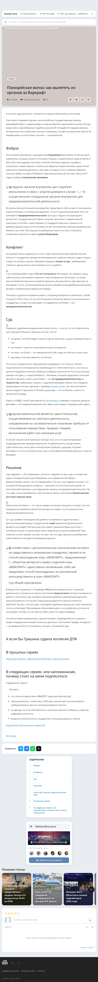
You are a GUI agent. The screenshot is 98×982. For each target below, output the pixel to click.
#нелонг (30, 725)
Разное (13, 22)
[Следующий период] (91, 889)
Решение (38, 785)
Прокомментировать (31, 99)
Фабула (37, 765)
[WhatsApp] (82, 99)
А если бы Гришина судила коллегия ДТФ (50, 793)
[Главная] (6, 22)
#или (22, 725)
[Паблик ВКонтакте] (32, 826)
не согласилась (50, 400)
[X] (88, 99)
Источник (11, 735)
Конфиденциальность (10, 971)
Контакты (41, 971)
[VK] (76, 99)
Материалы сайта (28, 971)
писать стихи (58, 386)
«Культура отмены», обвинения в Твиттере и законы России (37, 658)
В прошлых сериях (42, 801)
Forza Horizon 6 (29, 14)
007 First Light (48, 14)
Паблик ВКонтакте (45, 826)
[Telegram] (70, 99)
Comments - (86, 948)
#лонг (16, 725)
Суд (35, 779)
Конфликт (38, 772)
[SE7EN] (5, 962)
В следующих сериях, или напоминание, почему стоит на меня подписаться (50, 810)
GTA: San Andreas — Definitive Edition (76, 14)
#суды (9, 725)
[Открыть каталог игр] (91, 14)
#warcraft (40, 725)
